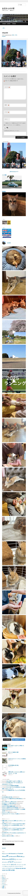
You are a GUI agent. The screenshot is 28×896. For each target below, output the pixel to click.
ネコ (25, 864)
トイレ (22, 864)
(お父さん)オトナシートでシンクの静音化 (17, 758)
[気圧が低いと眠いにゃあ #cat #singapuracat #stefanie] (14, 701)
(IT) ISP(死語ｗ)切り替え (13, 765)
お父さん (12, 859)
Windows (7, 859)
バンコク (4, 884)
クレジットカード (17, 862)
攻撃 (25, 868)
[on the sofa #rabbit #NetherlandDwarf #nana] (14, 479)
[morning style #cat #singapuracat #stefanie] (14, 725)
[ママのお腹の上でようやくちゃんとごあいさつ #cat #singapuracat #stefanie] (14, 651)
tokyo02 (3, 36)
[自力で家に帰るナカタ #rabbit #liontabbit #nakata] (14, 676)
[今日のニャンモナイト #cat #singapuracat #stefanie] (14, 258)
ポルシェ (6, 866)
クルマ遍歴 (4, 175)
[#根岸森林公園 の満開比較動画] (14, 332)
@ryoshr (4, 848)
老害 (11, 870)
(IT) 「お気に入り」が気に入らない (9, 801)
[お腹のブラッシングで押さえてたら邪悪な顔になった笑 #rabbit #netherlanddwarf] (14, 504)
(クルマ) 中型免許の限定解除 (12, 785)
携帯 (23, 868)
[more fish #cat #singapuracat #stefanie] (14, 602)
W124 (3, 859)
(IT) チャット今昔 (5, 812)
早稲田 (7, 870)
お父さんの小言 (8, 8)
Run (18, 856)
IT (7, 856)
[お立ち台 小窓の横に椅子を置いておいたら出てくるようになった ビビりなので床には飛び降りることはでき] (14, 627)
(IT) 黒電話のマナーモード (7, 804)
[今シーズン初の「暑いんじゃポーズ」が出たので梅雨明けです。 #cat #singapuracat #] (14, 430)
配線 (14, 870)
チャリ (3, 881)
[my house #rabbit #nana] (14, 578)
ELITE (17, 853)
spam (24, 856)
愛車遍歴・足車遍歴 (6, 23)
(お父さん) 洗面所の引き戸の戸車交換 (10, 807)
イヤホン (20, 859)
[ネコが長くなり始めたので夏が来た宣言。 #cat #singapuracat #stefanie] (14, 283)
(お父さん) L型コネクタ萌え (8, 835)
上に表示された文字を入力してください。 (12, 130)
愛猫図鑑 (14, 23)
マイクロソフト (12, 866)
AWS (9, 853)
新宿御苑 (3, 870)
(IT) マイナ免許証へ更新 (13, 752)
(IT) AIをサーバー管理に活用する (9, 803)
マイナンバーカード (19, 866)
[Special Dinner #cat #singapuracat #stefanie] (14, 455)
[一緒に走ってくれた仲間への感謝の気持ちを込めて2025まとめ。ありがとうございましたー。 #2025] (14, 381)
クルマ (11, 862)
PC (16, 856)
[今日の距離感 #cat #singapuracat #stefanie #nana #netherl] (14, 307)
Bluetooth (13, 853)
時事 (9, 870)
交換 (17, 868)
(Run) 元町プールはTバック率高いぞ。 (16, 745)
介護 (3, 886)
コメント (7, 87)
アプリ (17, 859)
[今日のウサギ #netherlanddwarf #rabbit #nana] (14, 406)
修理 (19, 868)
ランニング (13, 868)
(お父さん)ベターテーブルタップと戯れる (11, 813)
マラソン (4, 868)
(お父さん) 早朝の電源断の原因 (8, 806)
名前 (7, 105)
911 (7, 853)
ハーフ (3, 866)
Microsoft (13, 856)
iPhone (4, 856)
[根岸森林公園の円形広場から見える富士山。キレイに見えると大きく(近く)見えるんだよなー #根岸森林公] (14, 357)
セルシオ (13, 864)
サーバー (8, 864)
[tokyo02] (14, 53)
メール (7, 112)
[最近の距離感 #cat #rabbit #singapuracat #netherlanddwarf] (14, 529)
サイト (6, 119)
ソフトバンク (18, 864)
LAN (10, 856)
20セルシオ (4, 853)
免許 (21, 868)
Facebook (20, 853)
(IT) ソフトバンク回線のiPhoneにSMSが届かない (12, 798)
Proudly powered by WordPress (14, 893)
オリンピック (5, 862)
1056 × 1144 (14, 35)
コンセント (4, 864)
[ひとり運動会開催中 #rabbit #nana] (14, 553)
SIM (21, 856)
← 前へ (3, 28)
